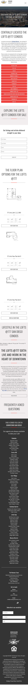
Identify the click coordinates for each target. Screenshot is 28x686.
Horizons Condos (14, 551)
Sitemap (8, 681)
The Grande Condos (13, 448)
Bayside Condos (14, 440)
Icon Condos (14, 484)
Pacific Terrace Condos (14, 555)
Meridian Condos (14, 554)
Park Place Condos (14, 557)
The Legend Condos (14, 497)
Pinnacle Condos (14, 560)
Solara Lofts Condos (13, 468)
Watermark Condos (14, 563)
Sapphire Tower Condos (14, 445)
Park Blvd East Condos (14, 490)
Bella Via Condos (14, 521)
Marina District (14, 538)
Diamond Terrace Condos (14, 479)
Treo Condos (14, 449)
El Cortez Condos (14, 464)
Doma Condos (14, 524)
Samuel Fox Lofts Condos (14, 510)
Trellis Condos (14, 512)
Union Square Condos (14, 504)
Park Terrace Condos (14, 493)
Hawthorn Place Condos (14, 526)
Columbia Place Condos (14, 546)
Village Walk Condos (14, 535)
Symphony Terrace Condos (14, 471)
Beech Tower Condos (14, 458)
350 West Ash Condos (14, 517)
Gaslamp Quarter (14, 507)
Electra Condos (14, 442)
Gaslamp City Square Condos (14, 509)
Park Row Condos (14, 558)
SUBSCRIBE (14, 626)
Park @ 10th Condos (14, 465)
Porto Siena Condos (14, 533)
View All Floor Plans (14, 318)
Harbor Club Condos (14, 549)
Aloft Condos (14, 454)
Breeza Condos (14, 523)
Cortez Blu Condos (14, 461)
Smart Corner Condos (14, 496)
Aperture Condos (14, 520)
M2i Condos (14, 485)
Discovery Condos (14, 462)
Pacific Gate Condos (14, 443)
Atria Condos (14, 541)
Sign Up (14, 157)
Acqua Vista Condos (14, 518)
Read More (14, 395)
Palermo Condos (14, 529)
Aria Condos (14, 456)
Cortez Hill (14, 452)
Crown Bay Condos (14, 548)
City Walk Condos (14, 543)
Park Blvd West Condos (14, 491)
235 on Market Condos (14, 540)
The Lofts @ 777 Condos (14, 499)
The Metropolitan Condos (14, 502)
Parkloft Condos (14, 494)
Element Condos (14, 481)
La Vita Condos (14, 527)
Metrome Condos (14, 487)
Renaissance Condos (14, 561)
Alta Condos (14, 478)
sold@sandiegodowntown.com (14, 599)
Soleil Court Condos (14, 470)
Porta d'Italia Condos (14, 530)
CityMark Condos (14, 459)
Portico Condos (14, 532)
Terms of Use (19, 681)
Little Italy (14, 515)
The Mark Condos (14, 501)
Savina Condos (14, 446)
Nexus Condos (14, 488)
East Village (14, 476)
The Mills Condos (14, 473)
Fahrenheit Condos (14, 482)
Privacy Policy (13, 681)
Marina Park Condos (14, 552)
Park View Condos (14, 467)
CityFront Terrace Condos (14, 545)
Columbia (14, 438)
